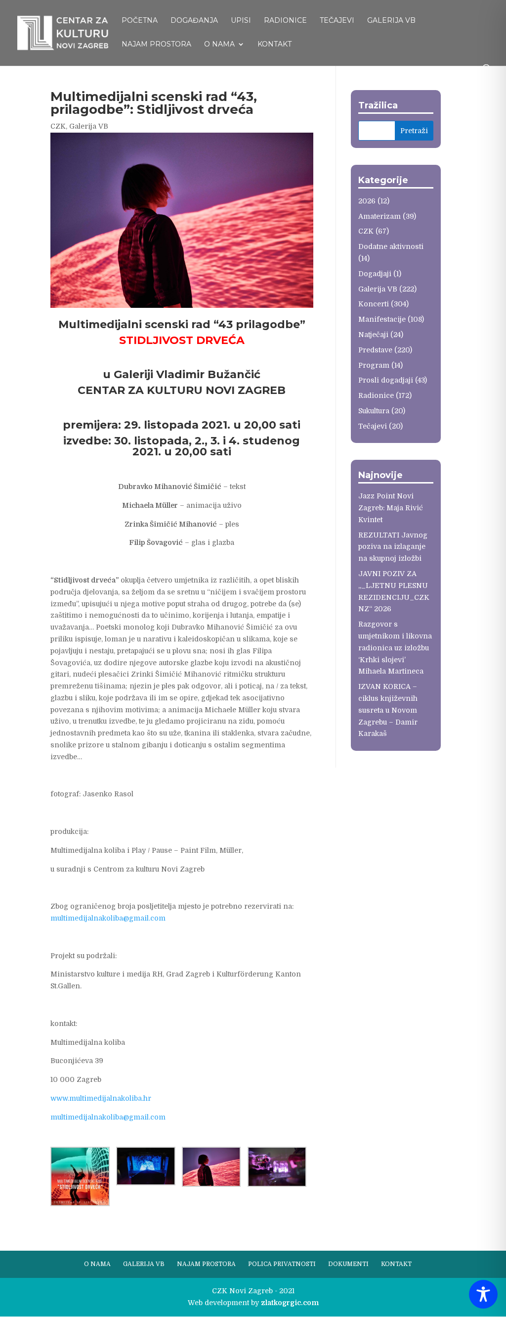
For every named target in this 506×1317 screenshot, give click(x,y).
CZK (58, 126)
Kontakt (274, 45)
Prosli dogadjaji (385, 380)
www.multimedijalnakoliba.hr (100, 1098)
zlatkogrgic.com (290, 1303)
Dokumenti (348, 1264)
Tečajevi (337, 21)
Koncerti (373, 304)
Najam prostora (156, 45)
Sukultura (373, 411)
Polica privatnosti (282, 1264)
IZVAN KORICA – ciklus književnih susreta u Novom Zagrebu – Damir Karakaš (388, 710)
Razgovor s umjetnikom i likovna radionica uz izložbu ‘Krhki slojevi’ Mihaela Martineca (395, 647)
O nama (219, 45)
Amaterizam (379, 216)
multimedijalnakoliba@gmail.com (108, 918)
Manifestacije (382, 319)
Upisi (241, 21)
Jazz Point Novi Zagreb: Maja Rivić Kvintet (390, 508)
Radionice (285, 21)
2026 (367, 201)
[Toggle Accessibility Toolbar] (483, 1294)
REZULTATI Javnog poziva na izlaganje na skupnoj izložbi (392, 547)
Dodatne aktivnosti (390, 246)
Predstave (375, 350)
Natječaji (373, 335)
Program (373, 365)
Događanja (194, 21)
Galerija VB (391, 21)
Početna (140, 21)
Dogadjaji (374, 274)
